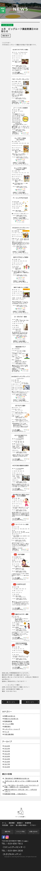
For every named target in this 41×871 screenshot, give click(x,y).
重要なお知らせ (9, 716)
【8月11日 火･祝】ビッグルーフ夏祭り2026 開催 (21, 782)
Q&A (11, 825)
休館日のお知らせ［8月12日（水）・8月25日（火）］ (20, 790)
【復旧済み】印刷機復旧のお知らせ (16, 778)
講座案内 (5, 35)
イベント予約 (20, 831)
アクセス (33, 825)
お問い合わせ (33, 831)
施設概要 (12, 823)
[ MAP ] (26, 841)
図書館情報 (8, 721)
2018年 (7, 762)
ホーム (4, 823)
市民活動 (5, 825)
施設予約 (7, 831)
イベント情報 (9, 724)
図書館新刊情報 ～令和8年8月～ (15, 794)
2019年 (7, 759)
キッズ (6, 732)
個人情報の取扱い (22, 825)
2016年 (7, 767)
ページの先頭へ (20, 813)
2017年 (7, 764)
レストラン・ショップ (12, 729)
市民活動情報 (9, 734)
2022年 (7, 751)
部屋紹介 (20, 823)
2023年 (7, 748)
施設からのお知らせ (11, 719)
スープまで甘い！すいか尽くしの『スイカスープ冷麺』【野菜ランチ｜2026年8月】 (21, 786)
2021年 (7, 754)
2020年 (7, 756)
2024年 (7, 746)
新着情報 (28, 823)
